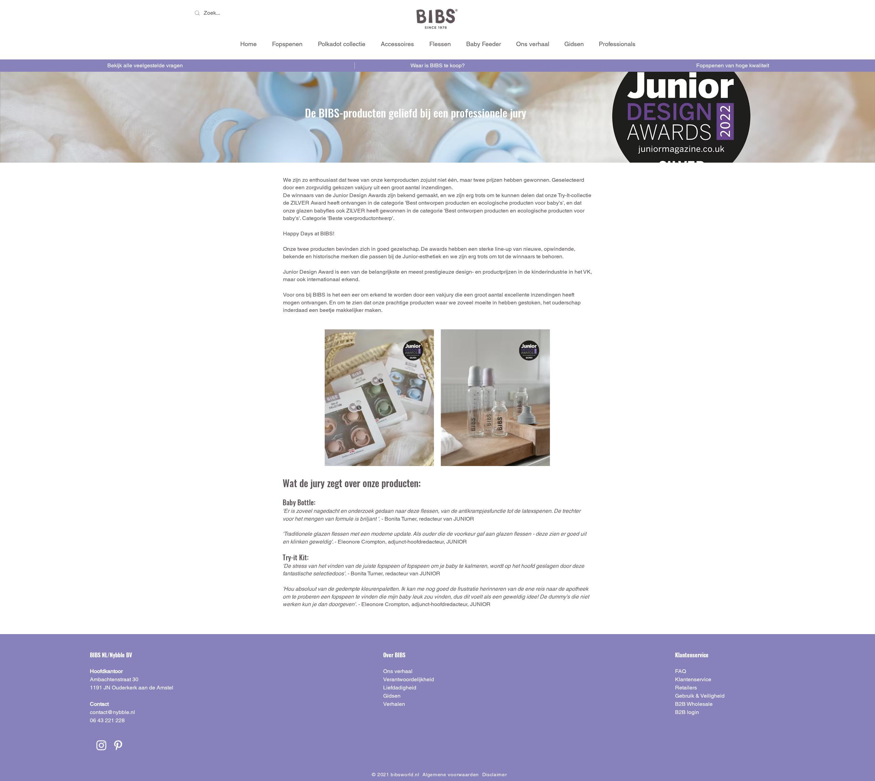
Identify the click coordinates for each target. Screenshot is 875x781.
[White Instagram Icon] (101, 745)
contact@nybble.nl (112, 712)
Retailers (686, 687)
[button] (397, 44)
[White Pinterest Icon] (118, 745)
